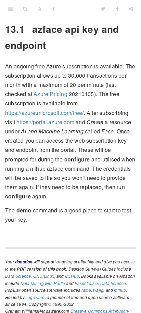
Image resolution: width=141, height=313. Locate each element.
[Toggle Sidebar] (10, 8)
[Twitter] (103, 8)
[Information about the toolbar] (54, 8)
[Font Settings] (40, 8)
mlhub (120, 290)
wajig (98, 290)
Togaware (35, 297)
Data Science (18, 276)
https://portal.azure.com (45, 122)
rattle (86, 290)
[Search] (25, 8)
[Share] (131, 8)
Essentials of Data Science (100, 283)
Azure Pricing (50, 94)
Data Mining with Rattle (43, 283)
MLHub (72, 276)
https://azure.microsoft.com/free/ (44, 113)
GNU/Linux (43, 276)
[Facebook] (117, 8)
